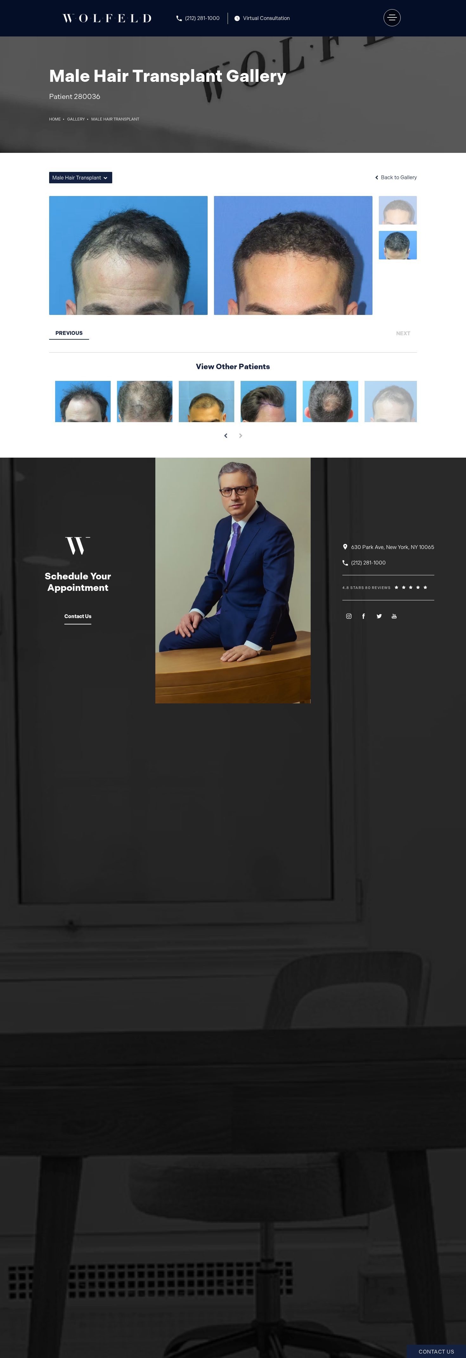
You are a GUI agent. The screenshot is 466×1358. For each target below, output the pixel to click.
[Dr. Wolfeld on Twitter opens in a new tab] (379, 616)
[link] (202, 18)
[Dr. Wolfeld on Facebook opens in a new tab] (364, 616)
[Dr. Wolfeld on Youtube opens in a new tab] (394, 616)
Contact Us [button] (436, 1352)
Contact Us (77, 616)
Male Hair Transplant (115, 119)
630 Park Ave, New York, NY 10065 (392, 547)
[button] (392, 17)
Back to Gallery (398, 177)
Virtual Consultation (266, 18)
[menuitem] (348, 616)
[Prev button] (225, 433)
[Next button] (241, 433)
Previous (69, 333)
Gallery (76, 119)
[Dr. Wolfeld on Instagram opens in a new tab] (348, 616)
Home (55, 119)
